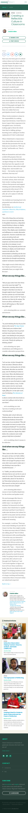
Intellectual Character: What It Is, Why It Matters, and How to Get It (14, 209)
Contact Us (7, 768)
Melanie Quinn (7, 718)
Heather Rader (7, 680)
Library (4, 7)
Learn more (5, 750)
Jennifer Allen (7, 651)
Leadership (19, 13)
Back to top (6, 584)
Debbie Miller (12, 31)
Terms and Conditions (17, 804)
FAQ (5, 771)
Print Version (15, 41)
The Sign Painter (19, 326)
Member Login (14, 37)
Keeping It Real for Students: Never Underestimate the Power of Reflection (13, 714)
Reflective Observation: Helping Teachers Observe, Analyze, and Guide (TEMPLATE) (13, 645)
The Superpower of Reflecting (14, 678)
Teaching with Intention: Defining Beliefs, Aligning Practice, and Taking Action (17, 603)
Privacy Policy (6, 804)
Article (13, 13)
